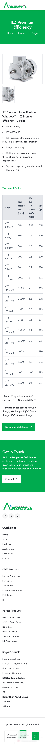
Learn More (21, 737)
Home (10, 33)
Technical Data (11, 188)
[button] (5, 516)
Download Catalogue (16, 427)
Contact (9, 479)
